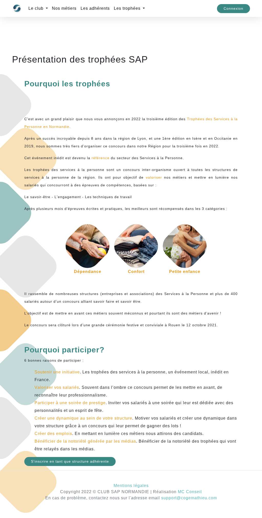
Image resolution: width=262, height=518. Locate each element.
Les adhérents (95, 8)
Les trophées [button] (128, 8)
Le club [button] (36, 8)
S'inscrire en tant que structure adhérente (70, 461)
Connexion (233, 8)
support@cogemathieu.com (189, 498)
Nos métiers (64, 8)
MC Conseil (190, 492)
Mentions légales (131, 485)
